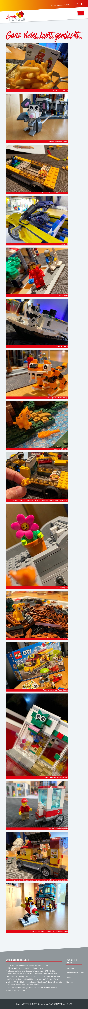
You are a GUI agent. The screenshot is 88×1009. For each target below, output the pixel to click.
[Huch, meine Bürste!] (37, 446)
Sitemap (69, 982)
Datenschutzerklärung (75, 973)
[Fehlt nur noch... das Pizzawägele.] (37, 687)
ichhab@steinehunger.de (61, 5)
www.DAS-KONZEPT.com (55, 1004)
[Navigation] (80, 13)
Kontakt (69, 977)
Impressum (70, 968)
